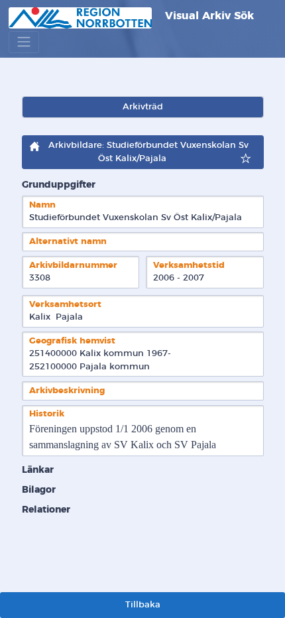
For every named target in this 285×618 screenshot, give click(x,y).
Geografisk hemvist (72, 341)
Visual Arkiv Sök (208, 16)
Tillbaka (142, 605)
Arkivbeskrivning (67, 391)
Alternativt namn (68, 241)
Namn (42, 205)
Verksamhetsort (65, 304)
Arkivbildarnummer (73, 265)
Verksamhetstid (189, 265)
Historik (46, 414)
